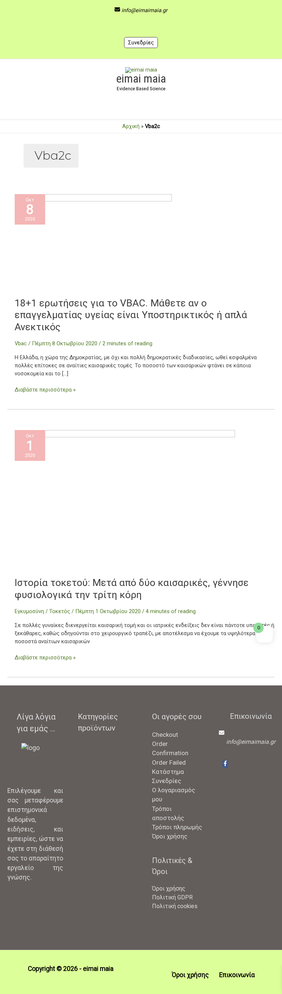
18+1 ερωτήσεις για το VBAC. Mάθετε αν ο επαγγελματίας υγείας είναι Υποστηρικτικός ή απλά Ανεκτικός (131, 314)
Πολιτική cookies (175, 906)
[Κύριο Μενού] (141, 107)
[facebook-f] (225, 764)
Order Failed (169, 762)
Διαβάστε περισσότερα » (45, 390)
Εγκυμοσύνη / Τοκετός (42, 611)
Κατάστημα (168, 771)
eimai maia (141, 78)
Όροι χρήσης (169, 836)
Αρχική (131, 126)
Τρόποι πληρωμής (177, 827)
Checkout (165, 734)
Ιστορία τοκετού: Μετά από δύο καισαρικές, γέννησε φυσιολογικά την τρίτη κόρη (132, 588)
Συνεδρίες (141, 42)
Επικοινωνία (237, 975)
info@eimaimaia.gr (144, 10)
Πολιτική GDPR (172, 897)
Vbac (21, 343)
